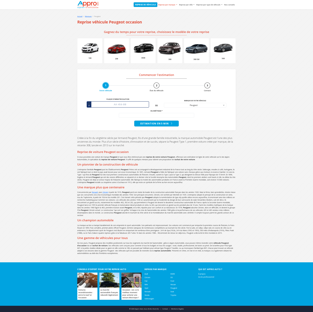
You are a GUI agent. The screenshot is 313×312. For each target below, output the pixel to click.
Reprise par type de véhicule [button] (208, 5)
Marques (88, 16)
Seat (172, 291)
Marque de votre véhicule (195, 101)
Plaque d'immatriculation (117, 99)
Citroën (105, 192)
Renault (95, 192)
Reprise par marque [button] (167, 5)
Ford (172, 281)
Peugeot (173, 288)
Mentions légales (177, 309)
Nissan (173, 284)
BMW (172, 274)
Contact (165, 309)
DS (171, 277)
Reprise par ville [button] (186, 5)
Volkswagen (149, 298)
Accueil (79, 16)
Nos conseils (229, 5)
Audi (146, 274)
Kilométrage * (157, 111)
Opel (146, 288)
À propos (202, 274)
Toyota (173, 295)
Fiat (146, 281)
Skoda (147, 295)
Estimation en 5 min (154, 123)
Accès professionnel (206, 277)
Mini (146, 284)
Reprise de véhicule (145, 4)
